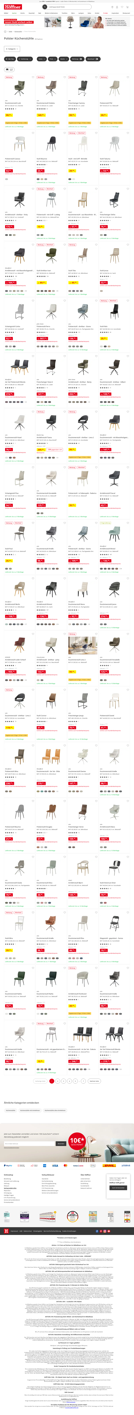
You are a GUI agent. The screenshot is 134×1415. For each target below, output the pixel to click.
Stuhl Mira (7, 910)
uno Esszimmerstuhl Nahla (13, 965)
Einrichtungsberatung (49, 1183)
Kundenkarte (85, 1186)
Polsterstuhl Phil (104, 75)
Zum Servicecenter (118, 1188)
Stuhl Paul (7, 520)
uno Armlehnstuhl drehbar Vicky (15, 186)
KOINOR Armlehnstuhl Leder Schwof (16, 631)
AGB (21, 1231)
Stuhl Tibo (70, 242)
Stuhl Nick (102, 298)
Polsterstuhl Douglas (42, 798)
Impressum (14, 1231)
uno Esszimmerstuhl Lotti (12, 75)
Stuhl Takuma (103, 130)
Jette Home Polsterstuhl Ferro (45, 298)
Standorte (45, 1179)
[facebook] (97, 1231)
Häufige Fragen (9, 1195)
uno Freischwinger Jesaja (75, 687)
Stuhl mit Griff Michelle (75, 130)
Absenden (61, 1144)
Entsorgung (7, 1193)
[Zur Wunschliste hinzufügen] (33, 77)
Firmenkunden (9, 1202)
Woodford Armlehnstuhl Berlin (14, 576)
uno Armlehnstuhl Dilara (107, 798)
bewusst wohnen (86, 1188)
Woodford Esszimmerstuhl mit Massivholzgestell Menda (114, 410)
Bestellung (7, 1179)
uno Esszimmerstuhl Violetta (45, 75)
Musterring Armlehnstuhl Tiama (46, 409)
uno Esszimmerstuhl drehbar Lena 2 (79, 409)
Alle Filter (11, 59)
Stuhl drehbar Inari (42, 242)
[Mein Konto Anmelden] (117, 7)
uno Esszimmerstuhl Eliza (44, 854)
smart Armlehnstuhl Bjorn (76, 854)
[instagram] (104, 1231)
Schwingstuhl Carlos (10, 298)
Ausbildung (84, 1183)
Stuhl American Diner (106, 854)
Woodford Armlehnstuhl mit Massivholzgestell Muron (19, 243)
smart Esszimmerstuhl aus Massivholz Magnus (82, 186)
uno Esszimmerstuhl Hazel (13, 409)
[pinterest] (100, 1231)
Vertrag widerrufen (10, 1188)
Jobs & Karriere (86, 1181)
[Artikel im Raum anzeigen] (9, 69)
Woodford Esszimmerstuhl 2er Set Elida (49, 743)
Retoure (6, 1186)
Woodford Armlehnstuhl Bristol (109, 520)
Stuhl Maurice (40, 130)
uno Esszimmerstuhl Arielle (45, 520)
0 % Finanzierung (9, 1198)
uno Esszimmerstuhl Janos (107, 576)
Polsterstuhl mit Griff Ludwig (45, 186)
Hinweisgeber (37, 1231)
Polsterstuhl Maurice (11, 798)
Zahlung (6, 1183)
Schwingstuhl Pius (10, 465)
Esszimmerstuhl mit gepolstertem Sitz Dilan (50, 1021)
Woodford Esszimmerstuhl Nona (78, 576)
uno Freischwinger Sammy (76, 75)
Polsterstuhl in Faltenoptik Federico (79, 465)
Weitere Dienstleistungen (50, 1190)
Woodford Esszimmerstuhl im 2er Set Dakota (82, 1021)
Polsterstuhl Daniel (105, 687)
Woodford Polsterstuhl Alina (13, 743)
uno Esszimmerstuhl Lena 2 (76, 631)
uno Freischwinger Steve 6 (44, 354)
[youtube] (108, 1231)
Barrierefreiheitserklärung (52, 1231)
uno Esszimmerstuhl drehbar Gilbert (111, 354)
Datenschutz (28, 1231)
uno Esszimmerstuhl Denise (76, 743)
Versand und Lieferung (11, 1181)
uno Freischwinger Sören (75, 798)
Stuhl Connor (40, 687)
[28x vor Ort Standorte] (112, 7)
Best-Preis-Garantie (48, 1186)
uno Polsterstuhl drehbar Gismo (77, 298)
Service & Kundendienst (12, 1200)
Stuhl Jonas (102, 242)
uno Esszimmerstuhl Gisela (13, 854)
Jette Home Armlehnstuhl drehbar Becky (80, 354)
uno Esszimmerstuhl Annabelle (46, 465)
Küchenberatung (47, 1181)
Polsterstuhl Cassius (10, 130)
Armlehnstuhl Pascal (106, 465)
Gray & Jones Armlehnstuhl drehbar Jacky (49, 631)
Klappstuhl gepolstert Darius (108, 910)
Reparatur (7, 1190)
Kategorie (11, 49)
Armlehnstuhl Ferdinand (75, 965)
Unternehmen (85, 1179)
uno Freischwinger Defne (107, 186)
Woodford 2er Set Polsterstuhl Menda (16, 354)
